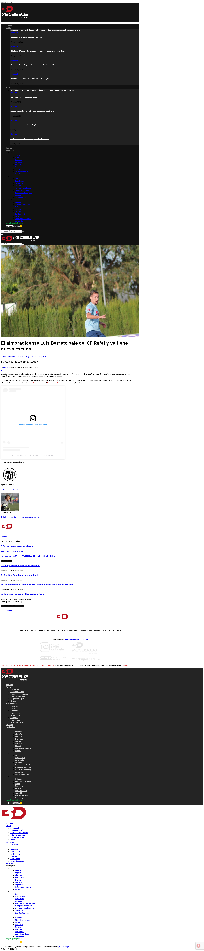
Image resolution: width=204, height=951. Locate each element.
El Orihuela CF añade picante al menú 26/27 (26, 37)
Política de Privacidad (20, 665)
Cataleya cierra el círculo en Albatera (20, 565)
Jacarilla (18, 195)
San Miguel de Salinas (23, 219)
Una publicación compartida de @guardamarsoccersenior (33, 455)
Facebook (9, 610)
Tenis (12, 708)
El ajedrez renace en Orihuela (12, 489)
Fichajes (13, 701)
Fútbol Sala (15, 715)
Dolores (18, 186)
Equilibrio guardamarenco (12, 551)
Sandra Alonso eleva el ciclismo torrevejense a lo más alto (32, 111)
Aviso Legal (5, 665)
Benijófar (18, 167)
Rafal (17, 207)
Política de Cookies (37, 665)
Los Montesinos (21, 198)
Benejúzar (19, 162)
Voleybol (14, 717)
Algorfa (18, 157)
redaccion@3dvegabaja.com (76, 639)
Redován (18, 209)
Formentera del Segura (23, 188)
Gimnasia (14, 710)
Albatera (18, 155)
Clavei (125, 665)
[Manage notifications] (198, 946)
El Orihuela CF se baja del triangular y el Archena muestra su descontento (37, 51)
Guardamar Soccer (55, 383)
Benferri (18, 165)
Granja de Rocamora (22, 190)
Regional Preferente (19, 694)
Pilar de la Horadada (22, 205)
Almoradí (18, 160)
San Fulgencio (20, 214)
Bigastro (18, 169)
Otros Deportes (17, 722)
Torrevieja (19, 221)
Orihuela (18, 202)
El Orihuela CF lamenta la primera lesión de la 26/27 (29, 79)
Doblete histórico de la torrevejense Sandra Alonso (29, 139)
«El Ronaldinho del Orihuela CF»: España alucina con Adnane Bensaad (37, 584)
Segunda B (14, 32)
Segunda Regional (18, 699)
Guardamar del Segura (23, 193)
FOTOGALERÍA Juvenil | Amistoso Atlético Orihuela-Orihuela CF (28, 556)
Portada (9, 25)
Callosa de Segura (22, 172)
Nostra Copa (38, 383)
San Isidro (19, 216)
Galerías (9, 148)
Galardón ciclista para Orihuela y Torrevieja (26, 125)
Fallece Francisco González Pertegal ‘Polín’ (23, 594)
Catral (17, 174)
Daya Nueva (19, 181)
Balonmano (15, 720)
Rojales (18, 212)
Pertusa (6, 367)
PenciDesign (64, 946)
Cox (16, 179)
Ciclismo (13, 93)
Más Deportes (11, 88)
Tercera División (17, 691)
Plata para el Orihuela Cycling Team (23, 97)
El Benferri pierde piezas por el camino (17, 546)
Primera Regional (39, 356)
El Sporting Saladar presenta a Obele (20, 575)
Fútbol (8, 28)
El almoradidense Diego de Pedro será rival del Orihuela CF (32, 65)
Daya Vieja (19, 183)
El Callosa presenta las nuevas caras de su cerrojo (20, 517)
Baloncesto (15, 713)
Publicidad (51, 665)
